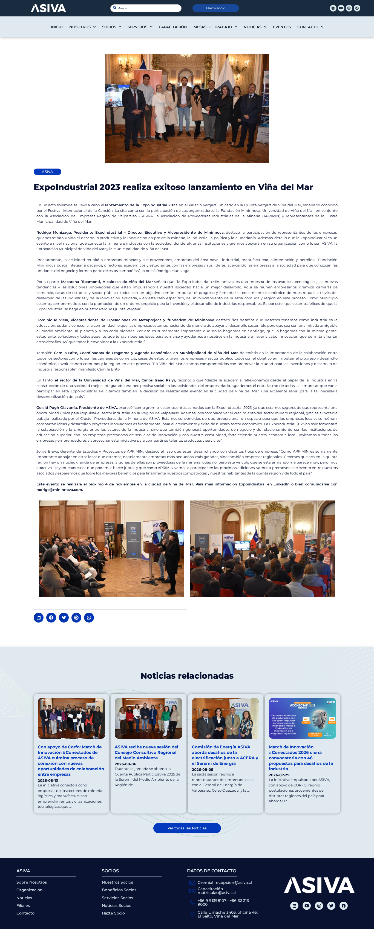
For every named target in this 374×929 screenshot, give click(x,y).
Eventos (282, 27)
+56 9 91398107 (212, 900)
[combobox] (146, 8)
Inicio (57, 27)
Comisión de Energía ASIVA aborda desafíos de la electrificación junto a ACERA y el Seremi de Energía (225, 755)
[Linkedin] (333, 8)
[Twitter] (331, 906)
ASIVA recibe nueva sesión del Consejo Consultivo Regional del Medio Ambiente (146, 752)
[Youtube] (341, 8)
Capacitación (173, 27)
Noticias (252, 27)
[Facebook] (357, 8)
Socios (109, 27)
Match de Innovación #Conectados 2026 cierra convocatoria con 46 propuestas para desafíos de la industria (301, 757)
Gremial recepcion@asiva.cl (225, 882)
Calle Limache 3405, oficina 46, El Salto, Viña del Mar (228, 914)
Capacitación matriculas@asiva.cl (217, 890)
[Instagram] (349, 8)
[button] (39, 618)
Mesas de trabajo (213, 27)
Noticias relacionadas (187, 676)
